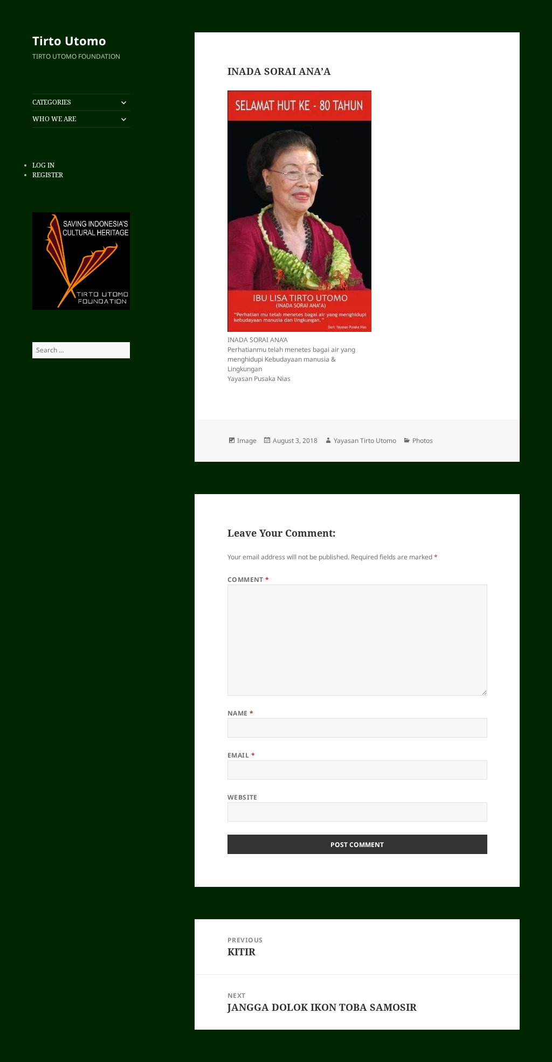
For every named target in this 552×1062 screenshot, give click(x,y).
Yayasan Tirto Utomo (365, 440)
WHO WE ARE (54, 118)
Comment (248, 579)
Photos (422, 440)
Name (240, 713)
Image (247, 440)
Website (242, 797)
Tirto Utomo (69, 40)
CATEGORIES (51, 102)
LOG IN (43, 165)
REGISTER (47, 174)
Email (241, 755)
